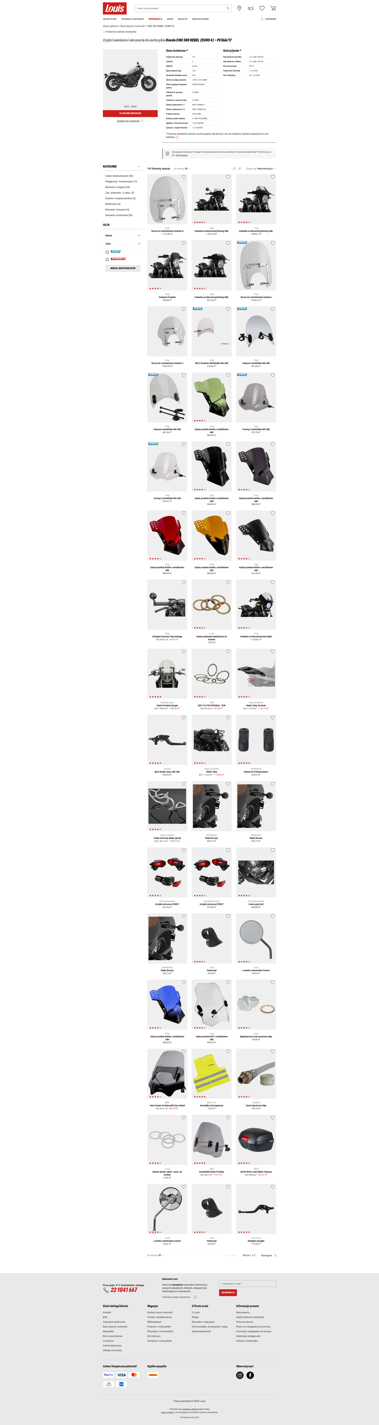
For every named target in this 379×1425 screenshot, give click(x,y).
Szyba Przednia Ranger (167, 705)
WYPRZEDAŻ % (118, 259)
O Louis (196, 1312)
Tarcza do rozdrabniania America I (256, 297)
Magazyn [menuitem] (182, 19)
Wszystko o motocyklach (160, 1331)
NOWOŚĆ (116, 251)
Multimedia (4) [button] (113, 204)
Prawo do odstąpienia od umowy (253, 1326)
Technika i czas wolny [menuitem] (132, 19)
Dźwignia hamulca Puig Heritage (167, 636)
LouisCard (108, 1340)
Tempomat (212, 970)
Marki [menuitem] (170, 19)
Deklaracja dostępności (248, 1336)
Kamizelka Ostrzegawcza (211, 1105)
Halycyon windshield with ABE (256, 363)
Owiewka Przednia (167, 297)
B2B (105, 1317)
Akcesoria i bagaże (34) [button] (117, 187)
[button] (228, 8)
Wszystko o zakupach (203, 1322)
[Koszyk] (273, 8)
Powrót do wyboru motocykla (120, 31)
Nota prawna (243, 1312)
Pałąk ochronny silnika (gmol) (167, 838)
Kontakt (107, 1312)
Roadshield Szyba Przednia (211, 1172)
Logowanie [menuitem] (270, 19)
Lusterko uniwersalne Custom (256, 970)
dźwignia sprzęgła (256, 1241)
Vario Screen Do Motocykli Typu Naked (167, 1105)
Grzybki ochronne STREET (167, 904)
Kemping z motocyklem (159, 1340)
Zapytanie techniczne (114, 1322)
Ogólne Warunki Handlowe (250, 1317)
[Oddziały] (239, 8)
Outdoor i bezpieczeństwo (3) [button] (120, 198)
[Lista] (239, 168)
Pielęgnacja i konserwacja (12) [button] (121, 181)
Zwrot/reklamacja (112, 1345)
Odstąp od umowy (112, 1350)
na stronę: (179, 168)
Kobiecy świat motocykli (160, 1312)
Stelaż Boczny (211, 838)
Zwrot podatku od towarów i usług (209, 1326)
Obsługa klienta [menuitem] (200, 19)
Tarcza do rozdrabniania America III (167, 231)
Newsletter (108, 1331)
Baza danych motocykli (115, 1326)
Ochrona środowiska (247, 1340)
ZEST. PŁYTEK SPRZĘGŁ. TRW (211, 705)
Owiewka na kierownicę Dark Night (256, 636)
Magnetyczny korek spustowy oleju (256, 1036)
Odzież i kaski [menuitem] (110, 19)
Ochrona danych (244, 1322)
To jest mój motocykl (130, 113)
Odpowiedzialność (201, 1331)
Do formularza (181, 155)
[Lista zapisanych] (262, 8)
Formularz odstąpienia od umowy (253, 1331)
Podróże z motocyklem (159, 1326)
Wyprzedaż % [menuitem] (155, 19)
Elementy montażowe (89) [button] (119, 215)
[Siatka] (234, 168)
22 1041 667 (124, 1290)
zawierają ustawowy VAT (193, 1409)
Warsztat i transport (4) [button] (117, 209)
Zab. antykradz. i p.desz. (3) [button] (119, 192)
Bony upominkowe (112, 1336)
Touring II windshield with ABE (256, 429)
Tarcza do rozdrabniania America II (167, 363)
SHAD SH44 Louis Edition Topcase (256, 1172)
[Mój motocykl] (251, 8)
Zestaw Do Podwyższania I (256, 772)
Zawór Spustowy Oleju (256, 1105)
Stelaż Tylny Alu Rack (256, 705)
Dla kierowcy (154, 1336)
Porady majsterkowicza (159, 1317)
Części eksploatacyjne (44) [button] (119, 175)
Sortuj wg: (251, 168)
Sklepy (195, 1317)
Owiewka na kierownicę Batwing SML (212, 231)
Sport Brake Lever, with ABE (167, 772)
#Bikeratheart (154, 1322)
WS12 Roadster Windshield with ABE (211, 363)
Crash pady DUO (256, 904)
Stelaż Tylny (211, 772)
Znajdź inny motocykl (128, 121)
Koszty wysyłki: (167, 1412)
